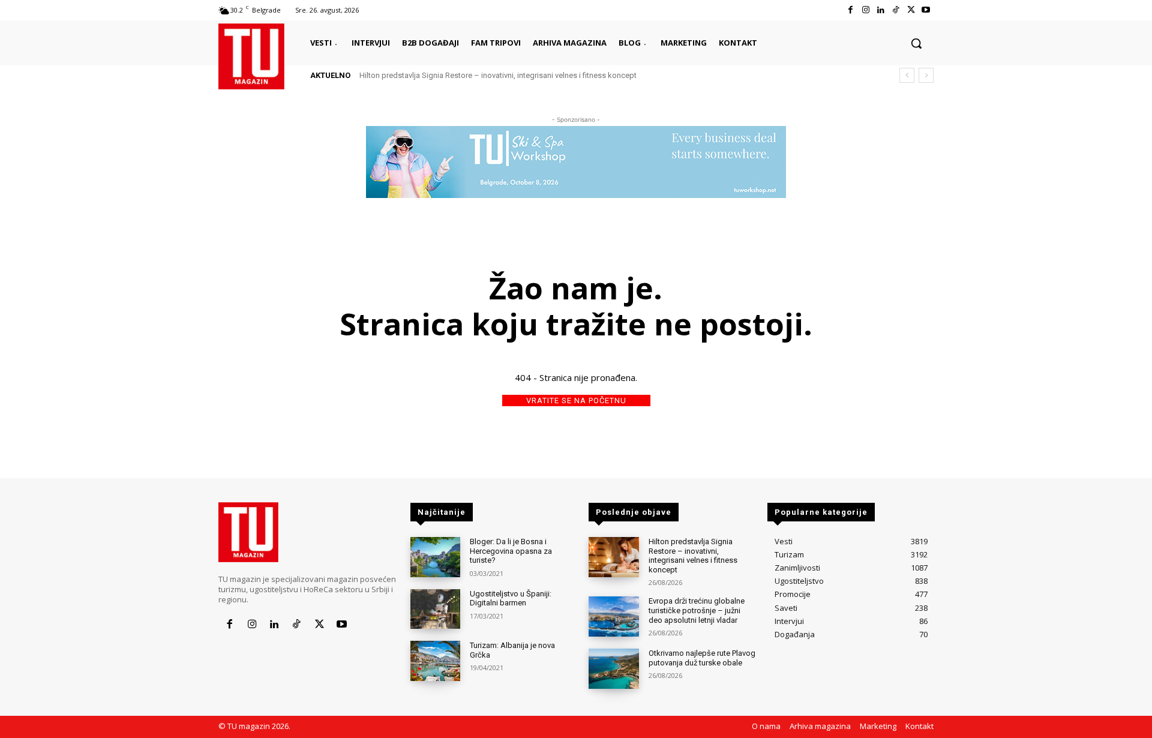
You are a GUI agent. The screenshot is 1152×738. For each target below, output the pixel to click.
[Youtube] (926, 9)
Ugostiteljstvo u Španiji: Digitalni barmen (510, 598)
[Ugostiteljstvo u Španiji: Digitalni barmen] (435, 609)
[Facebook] (850, 9)
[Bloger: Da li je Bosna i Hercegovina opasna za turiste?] (435, 557)
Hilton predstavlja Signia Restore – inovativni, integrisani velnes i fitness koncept (498, 75)
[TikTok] (895, 9)
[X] (911, 9)
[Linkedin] (880, 9)
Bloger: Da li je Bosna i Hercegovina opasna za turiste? (511, 551)
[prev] (906, 75)
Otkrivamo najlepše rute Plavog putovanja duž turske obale (702, 658)
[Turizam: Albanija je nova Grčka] (435, 661)
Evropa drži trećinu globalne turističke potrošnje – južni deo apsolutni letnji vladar (697, 610)
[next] (926, 75)
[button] (916, 43)
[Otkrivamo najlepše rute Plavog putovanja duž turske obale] (613, 669)
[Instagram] (865, 9)
